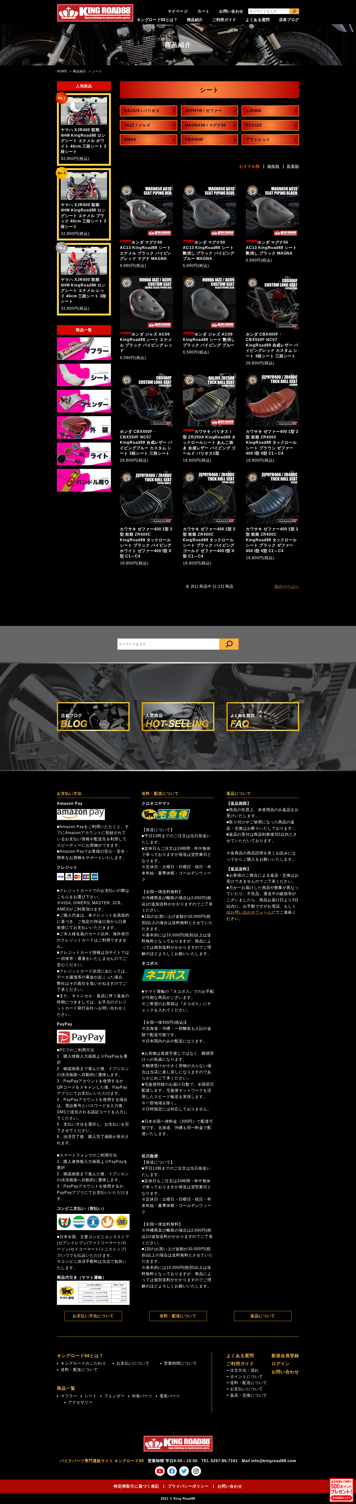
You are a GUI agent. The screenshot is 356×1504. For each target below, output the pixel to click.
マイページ (178, 11)
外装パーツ (142, 1396)
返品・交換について (248, 1395)
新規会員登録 (285, 1355)
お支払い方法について (93, 1316)
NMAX (130, 139)
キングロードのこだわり (83, 1363)
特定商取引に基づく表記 (136, 1486)
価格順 (273, 166)
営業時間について (180, 1363)
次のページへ (286, 586)
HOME (62, 71)
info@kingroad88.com (273, 1461)
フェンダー (114, 1396)
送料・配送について (178, 1316)
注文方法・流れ (244, 1370)
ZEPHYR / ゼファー (203, 111)
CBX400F (194, 139)
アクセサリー (80, 1402)
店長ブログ (289, 20)
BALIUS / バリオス (142, 111)
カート (203, 11)
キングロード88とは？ (157, 20)
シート (97, 71)
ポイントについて (246, 1377)
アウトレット (258, 139)
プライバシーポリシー (188, 1486)
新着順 (293, 166)
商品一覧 (66, 1388)
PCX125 (254, 125)
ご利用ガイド (224, 20)
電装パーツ (170, 1396)
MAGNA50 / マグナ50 (205, 125)
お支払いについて (132, 1363)
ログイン (280, 1363)
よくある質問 (258, 20)
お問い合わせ (231, 11)
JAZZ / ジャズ (137, 125)
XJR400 (253, 111)
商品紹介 (195, 20)
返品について (262, 1316)
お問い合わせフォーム (251, 912)
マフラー (69, 1396)
